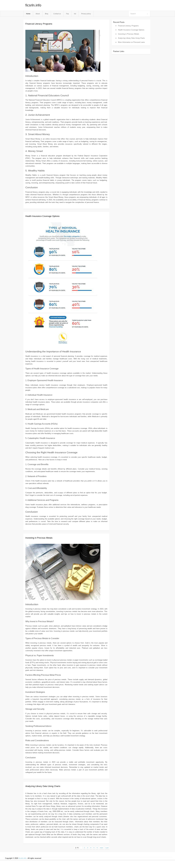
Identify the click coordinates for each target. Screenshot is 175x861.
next (101, 848)
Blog (46, 14)
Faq (67, 14)
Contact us (57, 14)
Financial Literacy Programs (38, 24)
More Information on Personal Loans (131, 42)
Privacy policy (86, 14)
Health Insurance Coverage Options (42, 216)
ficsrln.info (33, 5)
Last (107, 848)
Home (28, 14)
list (75, 14)
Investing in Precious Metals (39, 538)
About (38, 14)
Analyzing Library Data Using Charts (42, 786)
